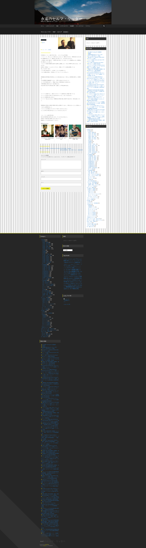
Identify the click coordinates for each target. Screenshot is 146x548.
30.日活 (89, 140)
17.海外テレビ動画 (91, 190)
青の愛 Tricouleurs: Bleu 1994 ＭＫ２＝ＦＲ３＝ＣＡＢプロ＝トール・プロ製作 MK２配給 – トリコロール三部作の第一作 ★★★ (50, 490)
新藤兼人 (80, 280)
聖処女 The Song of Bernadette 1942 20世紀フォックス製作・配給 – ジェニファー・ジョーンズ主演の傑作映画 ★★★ (50, 477)
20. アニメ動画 (90, 199)
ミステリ (69, 268)
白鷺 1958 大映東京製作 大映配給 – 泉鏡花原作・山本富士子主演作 (96, 121)
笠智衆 (77, 283)
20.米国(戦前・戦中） (92, 156)
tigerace (43, 42)
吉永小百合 (68, 274)
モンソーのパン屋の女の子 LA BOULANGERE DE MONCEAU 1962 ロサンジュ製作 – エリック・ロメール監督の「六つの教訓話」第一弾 (95, 73)
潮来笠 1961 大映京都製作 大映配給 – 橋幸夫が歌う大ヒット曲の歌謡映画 (96, 69)
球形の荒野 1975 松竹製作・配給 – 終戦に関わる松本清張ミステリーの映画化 (50, 494)
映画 (57, 26)
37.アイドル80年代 (92, 214)
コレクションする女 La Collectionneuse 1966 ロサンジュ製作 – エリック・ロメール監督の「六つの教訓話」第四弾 (96, 66)
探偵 (65, 280)
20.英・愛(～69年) (91, 171)
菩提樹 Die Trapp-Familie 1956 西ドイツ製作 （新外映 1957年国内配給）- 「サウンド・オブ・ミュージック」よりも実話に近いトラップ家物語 (50, 442)
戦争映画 (78, 278)
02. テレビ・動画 (90, 187)
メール (43, 176)
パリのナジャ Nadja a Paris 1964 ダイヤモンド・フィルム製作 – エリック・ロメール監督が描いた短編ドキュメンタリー (96, 95)
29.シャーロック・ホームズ (93, 194)
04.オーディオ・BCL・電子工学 (93, 218)
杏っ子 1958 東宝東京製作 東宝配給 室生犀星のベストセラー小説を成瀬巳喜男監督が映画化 (50, 531)
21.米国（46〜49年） (92, 157)
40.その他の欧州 (91, 180)
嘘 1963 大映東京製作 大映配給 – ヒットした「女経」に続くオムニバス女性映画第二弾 (50, 432)
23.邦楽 (88, 204)
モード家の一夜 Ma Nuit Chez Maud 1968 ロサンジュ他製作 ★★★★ (95, 63)
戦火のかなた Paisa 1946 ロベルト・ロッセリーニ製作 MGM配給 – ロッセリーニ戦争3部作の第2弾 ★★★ (95, 99)
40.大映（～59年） (92, 144)
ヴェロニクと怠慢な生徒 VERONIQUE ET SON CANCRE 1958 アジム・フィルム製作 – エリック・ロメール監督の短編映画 (50, 421)
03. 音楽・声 (89, 200)
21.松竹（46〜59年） (92, 133)
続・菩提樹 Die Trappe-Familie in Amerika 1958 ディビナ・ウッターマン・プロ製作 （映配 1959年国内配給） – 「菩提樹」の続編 (50, 437)
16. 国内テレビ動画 (91, 188)
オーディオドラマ (64, 26)
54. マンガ (89, 222)
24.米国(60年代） (91, 161)
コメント (43, 159)
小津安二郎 (66, 276)
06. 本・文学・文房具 (91, 221)
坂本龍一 (50, 49)
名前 (42, 171)
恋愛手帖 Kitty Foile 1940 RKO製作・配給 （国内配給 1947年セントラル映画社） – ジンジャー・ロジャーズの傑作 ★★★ (50, 424)
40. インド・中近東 (92, 186)
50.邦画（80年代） (92, 148)
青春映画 (70, 287)
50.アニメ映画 (91, 169)
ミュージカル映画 (72, 270)
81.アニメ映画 (91, 153)
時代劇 (66, 281)
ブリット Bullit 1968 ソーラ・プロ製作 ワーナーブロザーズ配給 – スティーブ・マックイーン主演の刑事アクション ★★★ (50, 534)
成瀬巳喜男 (71, 278)
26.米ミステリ (91, 191)
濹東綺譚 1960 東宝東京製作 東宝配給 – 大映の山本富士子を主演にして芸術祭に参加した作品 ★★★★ (95, 91)
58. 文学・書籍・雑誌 (91, 224)
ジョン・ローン (45, 49)
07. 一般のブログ (90, 226)
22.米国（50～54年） (92, 158)
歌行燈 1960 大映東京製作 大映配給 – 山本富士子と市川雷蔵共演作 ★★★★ (50, 465)
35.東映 (89, 142)
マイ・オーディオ (79, 26)
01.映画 (88, 129)
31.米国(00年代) (91, 166)
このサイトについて (50, 26)
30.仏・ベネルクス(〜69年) (93, 174)
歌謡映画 (72, 281)
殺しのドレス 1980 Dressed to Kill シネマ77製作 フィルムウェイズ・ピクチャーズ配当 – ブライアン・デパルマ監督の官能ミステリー (50, 485)
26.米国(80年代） (91, 163)
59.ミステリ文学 (90, 225)
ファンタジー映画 (70, 264)
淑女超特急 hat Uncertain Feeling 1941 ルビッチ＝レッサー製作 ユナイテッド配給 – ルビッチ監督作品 (50, 417)
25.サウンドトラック (91, 216)
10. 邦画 (89, 131)
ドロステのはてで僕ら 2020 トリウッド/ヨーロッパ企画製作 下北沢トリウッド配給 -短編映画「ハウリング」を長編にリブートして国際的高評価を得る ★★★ (96, 116)
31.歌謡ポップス (91, 207)
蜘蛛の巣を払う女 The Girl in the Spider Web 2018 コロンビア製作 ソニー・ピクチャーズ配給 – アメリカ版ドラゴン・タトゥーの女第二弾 (96, 111)
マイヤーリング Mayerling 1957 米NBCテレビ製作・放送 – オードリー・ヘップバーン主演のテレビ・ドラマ (95, 82)
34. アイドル (90, 211)
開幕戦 (89, 53)
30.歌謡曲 (90, 205)
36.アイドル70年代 (92, 213)
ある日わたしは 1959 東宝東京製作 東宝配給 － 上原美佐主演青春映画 (50, 509)
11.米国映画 (89, 154)
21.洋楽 (88, 201)
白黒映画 (72, 283)
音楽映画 (78, 287)
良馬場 (70, 285)
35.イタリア (43, 39)
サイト (42, 182)
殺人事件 (77, 281)
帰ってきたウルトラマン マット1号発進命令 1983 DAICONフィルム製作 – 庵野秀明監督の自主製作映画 (96, 103)
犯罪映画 (67, 283)
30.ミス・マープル (92, 195)
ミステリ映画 (72, 269)
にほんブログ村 (67, 304)
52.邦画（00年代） (92, 150)
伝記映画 (74, 273)
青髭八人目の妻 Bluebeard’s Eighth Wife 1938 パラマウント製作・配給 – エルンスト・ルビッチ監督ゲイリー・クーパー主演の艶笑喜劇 (50, 516)
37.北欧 (89, 179)
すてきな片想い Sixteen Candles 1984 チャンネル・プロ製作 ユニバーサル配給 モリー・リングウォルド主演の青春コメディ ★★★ (50, 526)
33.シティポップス (92, 209)
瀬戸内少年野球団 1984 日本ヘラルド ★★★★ (70, 150)
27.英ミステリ (91, 192)
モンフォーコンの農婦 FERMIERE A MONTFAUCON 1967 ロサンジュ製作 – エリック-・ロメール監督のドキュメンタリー (96, 78)
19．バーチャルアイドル (92, 197)
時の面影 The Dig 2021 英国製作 (95, 52)
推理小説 (69, 280)
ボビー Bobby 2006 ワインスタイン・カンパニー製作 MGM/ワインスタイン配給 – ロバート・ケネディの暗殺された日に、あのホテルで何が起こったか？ (50, 457)
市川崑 (71, 276)
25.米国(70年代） (91, 162)
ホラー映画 (74, 266)
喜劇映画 (73, 275)
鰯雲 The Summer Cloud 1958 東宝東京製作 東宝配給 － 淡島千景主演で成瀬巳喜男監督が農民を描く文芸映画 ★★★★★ (50, 521)
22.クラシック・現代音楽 (92, 203)
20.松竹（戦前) (91, 132)
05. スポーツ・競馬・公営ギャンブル (94, 220)
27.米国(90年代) (91, 165)
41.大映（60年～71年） (93, 145)
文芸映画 (75, 280)
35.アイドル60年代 (92, 212)
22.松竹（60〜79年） (92, 135)
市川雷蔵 (76, 276)
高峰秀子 (66, 288)
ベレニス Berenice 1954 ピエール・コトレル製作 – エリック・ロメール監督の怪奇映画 (50, 469)
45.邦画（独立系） (92, 146)
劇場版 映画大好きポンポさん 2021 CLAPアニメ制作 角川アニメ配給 (94, 55)
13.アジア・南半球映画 (92, 182)
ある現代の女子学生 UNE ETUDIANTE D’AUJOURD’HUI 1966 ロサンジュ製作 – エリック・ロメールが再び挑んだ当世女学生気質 (95, 86)
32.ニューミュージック (92, 208)
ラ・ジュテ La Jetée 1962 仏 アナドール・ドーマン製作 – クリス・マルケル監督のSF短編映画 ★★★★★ (95, 107)
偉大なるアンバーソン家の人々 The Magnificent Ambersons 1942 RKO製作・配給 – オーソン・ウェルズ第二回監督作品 (50, 481)
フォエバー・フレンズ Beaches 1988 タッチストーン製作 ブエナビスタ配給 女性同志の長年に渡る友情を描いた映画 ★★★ (50, 498)
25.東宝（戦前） (91, 136)
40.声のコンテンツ (91, 217)
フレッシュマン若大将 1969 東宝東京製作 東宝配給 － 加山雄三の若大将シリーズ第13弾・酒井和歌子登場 (50, 473)
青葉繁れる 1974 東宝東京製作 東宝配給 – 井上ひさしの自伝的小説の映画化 (50, 454)
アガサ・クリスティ (69, 259)
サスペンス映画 (74, 262)
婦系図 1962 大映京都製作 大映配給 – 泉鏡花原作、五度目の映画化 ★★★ (50, 451)
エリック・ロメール (74, 260)
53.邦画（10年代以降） (93, 152)
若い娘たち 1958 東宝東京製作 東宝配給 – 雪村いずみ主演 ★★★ (50, 501)
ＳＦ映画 (74, 289)
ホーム (42, 26)
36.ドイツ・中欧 (91, 178)
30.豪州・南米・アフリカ (93, 184)
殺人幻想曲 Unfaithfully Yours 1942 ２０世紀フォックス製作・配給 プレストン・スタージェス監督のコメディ (50, 462)
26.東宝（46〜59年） (92, 137)
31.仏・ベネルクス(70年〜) (93, 175)
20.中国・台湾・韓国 (92, 183)
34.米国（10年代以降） (93, 167)
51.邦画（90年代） (92, 149)
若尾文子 (76, 285)
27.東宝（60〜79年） (92, 139)
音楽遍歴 (72, 26)
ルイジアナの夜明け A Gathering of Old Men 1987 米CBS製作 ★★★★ (56, 148)
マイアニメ (88, 26)
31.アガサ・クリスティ (92, 196)
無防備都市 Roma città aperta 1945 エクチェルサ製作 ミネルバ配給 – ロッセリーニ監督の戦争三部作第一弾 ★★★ (50, 512)
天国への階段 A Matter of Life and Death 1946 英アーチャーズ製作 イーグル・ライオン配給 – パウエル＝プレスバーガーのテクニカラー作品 (50, 447)
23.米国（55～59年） (92, 159)
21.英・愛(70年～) (91, 173)
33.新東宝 (90, 141)
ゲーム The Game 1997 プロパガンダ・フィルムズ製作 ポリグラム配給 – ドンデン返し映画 (50, 428)
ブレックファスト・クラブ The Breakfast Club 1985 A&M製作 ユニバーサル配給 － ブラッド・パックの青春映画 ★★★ (50, 505)
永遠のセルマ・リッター (61, 18)
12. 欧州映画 (90, 170)
